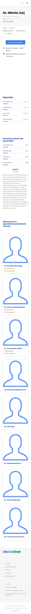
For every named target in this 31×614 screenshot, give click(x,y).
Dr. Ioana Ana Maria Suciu (15, 390)
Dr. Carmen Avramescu (14, 537)
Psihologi (8, 573)
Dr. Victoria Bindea (12, 500)
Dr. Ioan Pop (9, 426)
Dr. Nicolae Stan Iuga (13, 266)
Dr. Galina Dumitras (12, 463)
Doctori (7, 564)
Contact (8, 584)
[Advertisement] (15, 76)
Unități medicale (10, 567)
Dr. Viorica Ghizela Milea (14, 307)
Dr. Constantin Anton (13, 348)
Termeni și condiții (11, 587)
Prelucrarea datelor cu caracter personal (15, 594)
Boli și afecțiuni (10, 576)
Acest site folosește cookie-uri (15, 590)
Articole (7, 570)
